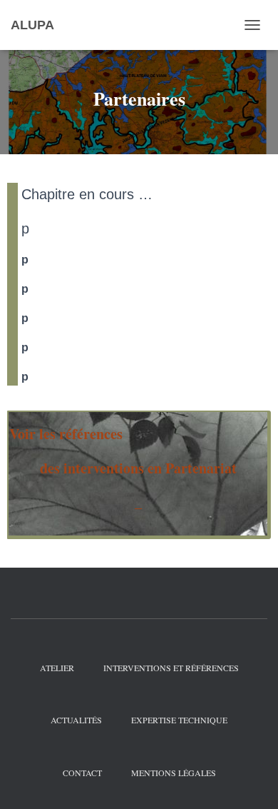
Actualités (76, 719)
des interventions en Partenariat (138, 468)
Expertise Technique (179, 719)
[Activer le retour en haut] (250, 780)
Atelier (57, 667)
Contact (82, 772)
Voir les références (68, 433)
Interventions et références (171, 667)
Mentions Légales (173, 772)
